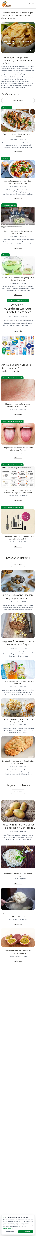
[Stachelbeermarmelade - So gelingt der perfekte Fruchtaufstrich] (18, 37)
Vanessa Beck (14, 186)
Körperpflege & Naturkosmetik (18, 300)
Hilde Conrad (7, 47)
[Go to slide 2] (30, 50)
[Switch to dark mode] (29, 4)
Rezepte (7, 35)
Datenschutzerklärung (8, 1228)
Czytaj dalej (18, 331)
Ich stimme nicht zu (10, 1231)
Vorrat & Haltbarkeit (9, 205)
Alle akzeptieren (25, 1231)
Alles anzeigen (18, 100)
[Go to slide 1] (28, 50)
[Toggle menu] (33, 4)
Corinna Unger (13, 495)
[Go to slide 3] (32, 50)
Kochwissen (7, 108)
